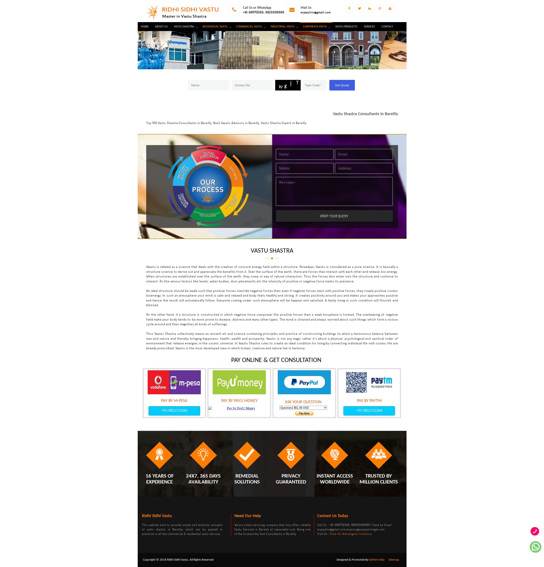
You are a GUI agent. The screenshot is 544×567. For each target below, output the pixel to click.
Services (369, 26)
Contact (387, 26)
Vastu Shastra (184, 26)
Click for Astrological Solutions (351, 534)
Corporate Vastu (315, 26)
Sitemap (394, 559)
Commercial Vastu (249, 26)
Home (145, 26)
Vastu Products (346, 26)
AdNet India (376, 559)
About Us (161, 26)
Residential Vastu (215, 26)
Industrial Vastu (283, 26)
